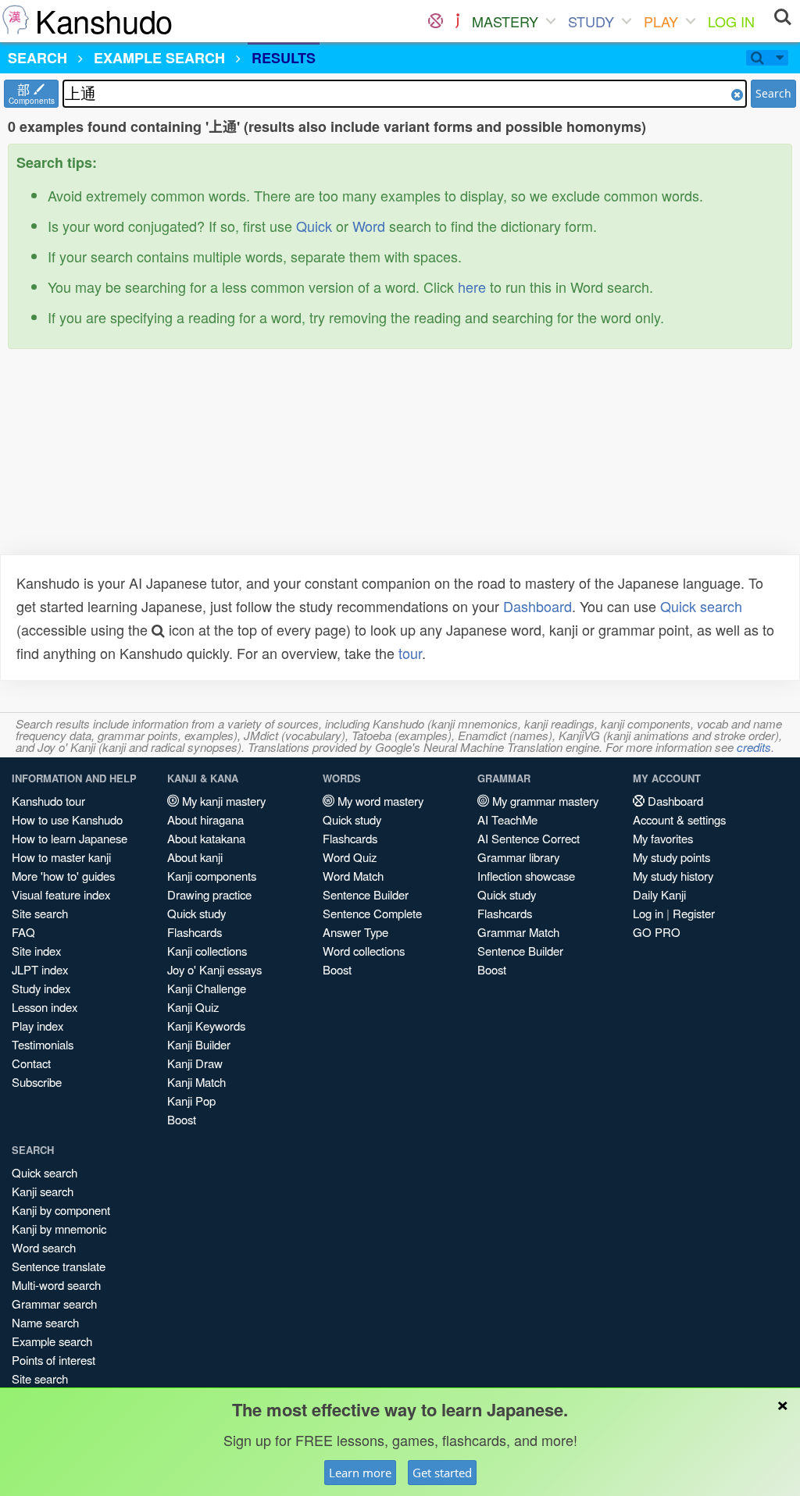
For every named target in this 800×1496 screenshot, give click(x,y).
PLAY (661, 21)
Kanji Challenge (206, 988)
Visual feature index (61, 894)
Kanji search (42, 1191)
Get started (442, 1472)
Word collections (364, 950)
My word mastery (378, 801)
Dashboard (537, 606)
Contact (31, 1063)
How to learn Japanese (69, 838)
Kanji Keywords (206, 1025)
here (472, 286)
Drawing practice (209, 894)
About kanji (195, 857)
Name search (45, 1322)
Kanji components (211, 875)
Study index (41, 988)
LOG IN (731, 21)
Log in (648, 913)
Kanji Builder (198, 1044)
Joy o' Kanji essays (214, 969)
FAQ (23, 932)
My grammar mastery (543, 801)
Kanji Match (196, 1082)
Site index (36, 950)
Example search (52, 1341)
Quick (314, 225)
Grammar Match (518, 932)
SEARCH (37, 58)
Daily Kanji (659, 894)
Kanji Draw (195, 1063)
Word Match (353, 875)
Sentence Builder (366, 894)
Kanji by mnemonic (59, 1228)
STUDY (591, 21)
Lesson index (44, 1007)
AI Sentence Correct (528, 838)
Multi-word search (56, 1285)
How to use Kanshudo (67, 819)
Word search (44, 1247)
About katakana (206, 838)
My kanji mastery (222, 801)
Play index (37, 1025)
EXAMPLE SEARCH (159, 58)
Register (694, 913)
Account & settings (679, 819)
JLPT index (40, 969)
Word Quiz (350, 857)
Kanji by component (61, 1210)
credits (754, 747)
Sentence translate (58, 1266)
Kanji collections (207, 950)
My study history (673, 875)
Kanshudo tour (48, 801)
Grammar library (518, 857)
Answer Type (355, 932)
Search (773, 93)
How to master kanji (61, 857)
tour (410, 653)
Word (368, 225)
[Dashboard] (435, 21)
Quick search (701, 606)
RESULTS (284, 58)
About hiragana (205, 819)
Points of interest (53, 1360)
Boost (181, 1119)
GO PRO (656, 932)
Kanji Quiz (193, 1007)
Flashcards (194, 932)
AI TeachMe (507, 819)
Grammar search (54, 1303)
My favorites (663, 838)
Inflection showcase (526, 875)
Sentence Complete (372, 913)
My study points (671, 857)
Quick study (196, 913)
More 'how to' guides (63, 875)
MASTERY (505, 21)
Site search (40, 913)
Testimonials (42, 1044)
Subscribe (37, 1082)
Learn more (360, 1472)
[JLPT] (457, 21)
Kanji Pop (191, 1100)
